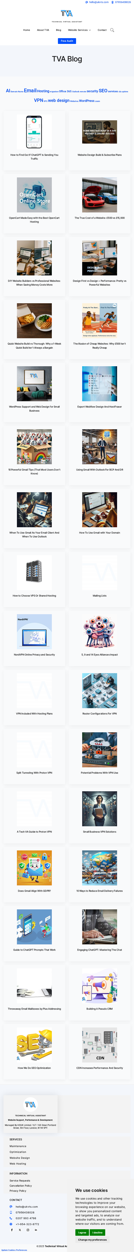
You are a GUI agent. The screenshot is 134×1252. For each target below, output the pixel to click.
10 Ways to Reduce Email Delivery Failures (99, 890)
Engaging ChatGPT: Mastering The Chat (99, 949)
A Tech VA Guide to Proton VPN (34, 831)
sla (120, 91)
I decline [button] (97, 1232)
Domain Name (17, 91)
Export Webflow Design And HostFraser (99, 406)
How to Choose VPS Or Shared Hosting (34, 595)
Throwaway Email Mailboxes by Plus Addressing (34, 1008)
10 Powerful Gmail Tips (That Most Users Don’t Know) (34, 471)
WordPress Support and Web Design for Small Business (34, 408)
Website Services (78, 30)
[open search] (112, 30)
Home (26, 30)
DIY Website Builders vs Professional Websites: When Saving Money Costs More (34, 282)
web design (59, 100)
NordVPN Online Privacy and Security (34, 654)
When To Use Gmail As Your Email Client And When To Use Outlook (34, 534)
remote (83, 91)
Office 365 (65, 91)
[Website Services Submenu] (91, 30)
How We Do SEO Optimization (34, 1067)
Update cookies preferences (14, 1250)
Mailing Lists (100, 595)
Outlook (75, 91)
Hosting (43, 91)
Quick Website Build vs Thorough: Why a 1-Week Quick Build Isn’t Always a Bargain (34, 345)
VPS (45, 101)
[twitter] (20, 1230)
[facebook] (12, 1230)
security (92, 91)
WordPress (86, 101)
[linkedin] (36, 1230)
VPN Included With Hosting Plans (34, 713)
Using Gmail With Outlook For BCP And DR (99, 469)
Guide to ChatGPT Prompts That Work (34, 949)
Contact (102, 30)
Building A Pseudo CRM (100, 1008)
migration (54, 91)
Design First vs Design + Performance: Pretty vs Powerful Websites (99, 282)
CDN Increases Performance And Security (99, 1067)
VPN (38, 100)
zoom (97, 101)
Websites (74, 101)
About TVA (43, 30)
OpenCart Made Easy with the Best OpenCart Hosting (34, 219)
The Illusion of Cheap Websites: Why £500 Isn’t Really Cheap (99, 345)
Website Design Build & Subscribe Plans (100, 154)
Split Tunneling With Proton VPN (34, 772)
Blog (58, 30)
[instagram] (28, 1230)
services (113, 91)
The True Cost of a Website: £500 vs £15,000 (100, 217)
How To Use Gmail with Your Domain (99, 532)
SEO (103, 90)
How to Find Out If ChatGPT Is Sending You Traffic (34, 156)
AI (8, 90)
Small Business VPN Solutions (99, 831)
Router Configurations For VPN (100, 713)
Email (30, 90)
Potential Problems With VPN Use (99, 772)
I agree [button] (82, 1232)
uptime (125, 91)
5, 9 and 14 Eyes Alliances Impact (99, 654)
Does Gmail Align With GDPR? (34, 890)
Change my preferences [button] (92, 1239)
